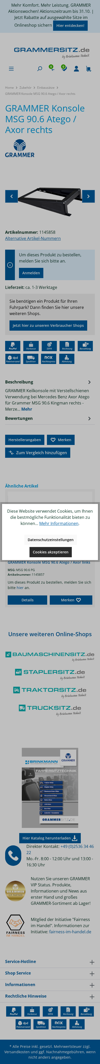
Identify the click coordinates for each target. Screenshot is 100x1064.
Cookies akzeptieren (50, 552)
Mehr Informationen (58, 523)
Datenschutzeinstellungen (51, 539)
